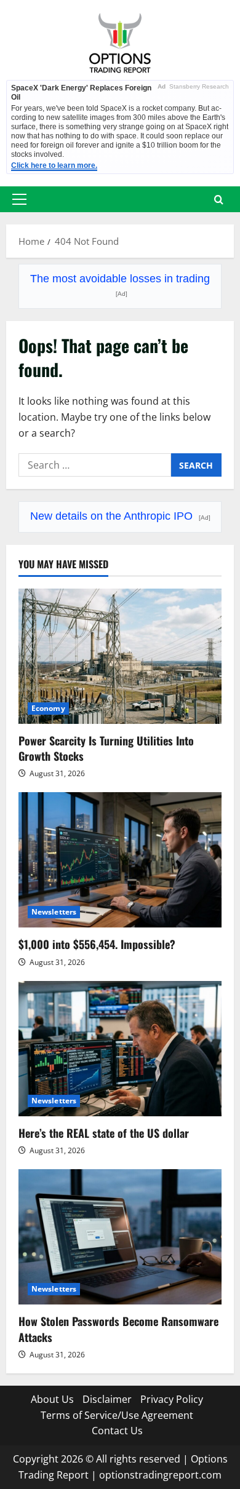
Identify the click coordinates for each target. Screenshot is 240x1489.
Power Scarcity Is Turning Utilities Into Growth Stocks (106, 748)
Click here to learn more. (54, 165)
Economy (48, 708)
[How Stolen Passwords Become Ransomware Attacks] (120, 1236)
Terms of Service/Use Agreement (117, 1415)
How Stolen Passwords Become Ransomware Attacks (118, 1328)
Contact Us (117, 1430)
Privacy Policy (171, 1399)
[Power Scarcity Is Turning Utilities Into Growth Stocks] (120, 656)
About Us (52, 1399)
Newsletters (53, 912)
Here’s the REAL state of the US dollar (103, 1133)
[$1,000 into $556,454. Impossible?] (120, 859)
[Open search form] (218, 200)
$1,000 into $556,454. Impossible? (96, 944)
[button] (19, 199)
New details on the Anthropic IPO (120, 516)
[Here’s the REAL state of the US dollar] (120, 1048)
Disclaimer (107, 1399)
